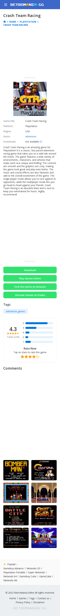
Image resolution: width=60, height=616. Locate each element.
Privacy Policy (23, 602)
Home (12, 598)
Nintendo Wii (10, 580)
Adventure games (15, 311)
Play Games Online (30, 278)
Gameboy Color (28, 576)
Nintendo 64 (10, 576)
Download (30, 270)
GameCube (45, 576)
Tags (32, 598)
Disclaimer (38, 602)
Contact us (43, 598)
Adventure (30, 136)
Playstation (28, 22)
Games (22, 598)
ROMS (12, 22)
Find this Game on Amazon (30, 286)
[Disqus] (30, 414)
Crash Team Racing (15, 24)
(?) (41, 141)
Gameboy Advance (13, 568)
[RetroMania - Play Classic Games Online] (27, 4)
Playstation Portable (14, 572)
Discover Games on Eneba (30, 295)
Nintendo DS (33, 568)
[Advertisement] (31, 52)
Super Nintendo (36, 572)
